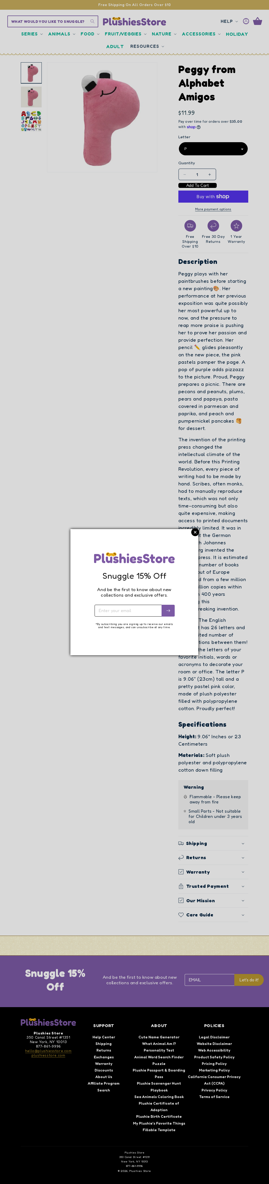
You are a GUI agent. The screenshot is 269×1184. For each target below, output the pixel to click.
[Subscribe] (168, 611)
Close (195, 532)
